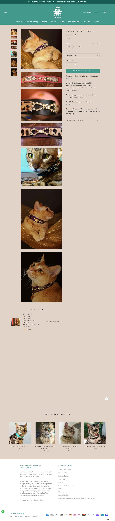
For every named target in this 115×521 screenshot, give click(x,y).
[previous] (5, 435)
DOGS (53, 22)
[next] (110, 435)
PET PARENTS (74, 22)
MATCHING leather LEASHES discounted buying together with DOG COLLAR (31, 321)
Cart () (107, 12)
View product (52, 322)
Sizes (60, 489)
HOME (44, 22)
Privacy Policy (63, 476)
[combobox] (109, 519)
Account (87, 12)
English (108, 519)
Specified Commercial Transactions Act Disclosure (76, 498)
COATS (87, 22)
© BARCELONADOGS (15, 513)
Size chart (96, 43)
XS (74, 47)
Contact (61, 482)
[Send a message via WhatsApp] (3, 511)
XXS (68, 47)
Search (97, 12)
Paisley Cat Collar (95, 446)
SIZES (96, 22)
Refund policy (63, 495)
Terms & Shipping (65, 473)
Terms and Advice (65, 470)
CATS (62, 22)
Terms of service (64, 492)
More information (75, 120)
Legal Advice (63, 479)
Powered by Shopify (31, 516)
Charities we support (66, 485)
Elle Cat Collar (20, 446)
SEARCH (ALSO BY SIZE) (27, 22)
